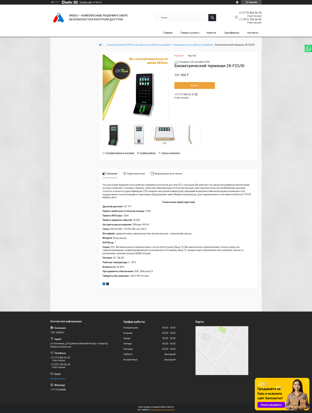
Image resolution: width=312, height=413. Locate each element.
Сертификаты (231, 32)
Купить (195, 85)
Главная (167, 32)
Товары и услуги (189, 32)
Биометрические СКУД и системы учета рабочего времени (139, 45)
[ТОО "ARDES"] (58, 17)
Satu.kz (170, 407)
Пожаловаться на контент (163, 410)
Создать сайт (85, 2)
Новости (211, 32)
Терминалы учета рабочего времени (193, 45)
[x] (107, 284)
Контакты (252, 32)
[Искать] (212, 17)
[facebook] (104, 284)
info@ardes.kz (57, 378)
